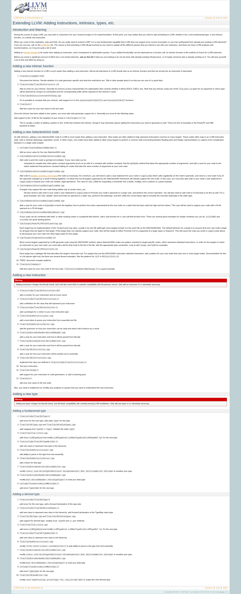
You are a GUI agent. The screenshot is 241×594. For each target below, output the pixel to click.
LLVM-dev (45, 45)
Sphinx (222, 592)
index (225, 18)
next (218, 18)
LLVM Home (18, 18)
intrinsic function (31, 52)
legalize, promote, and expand (44, 176)
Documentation (34, 18)
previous (209, 18)
